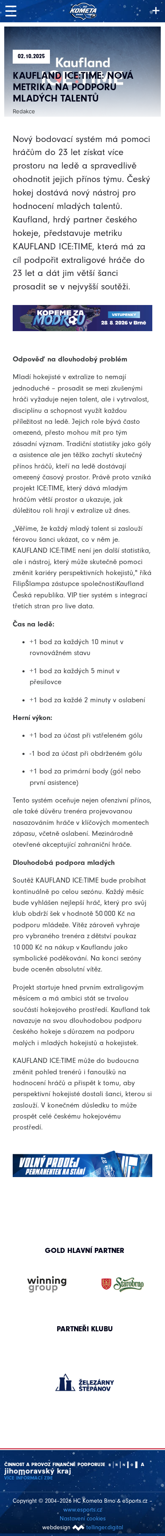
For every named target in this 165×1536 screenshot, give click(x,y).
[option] (85, 1373)
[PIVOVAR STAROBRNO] (123, 1285)
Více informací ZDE (28, 1478)
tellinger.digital (104, 1527)
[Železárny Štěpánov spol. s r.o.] (84, 1382)
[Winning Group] (47, 1285)
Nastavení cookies (83, 1518)
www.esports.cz (82, 1509)
